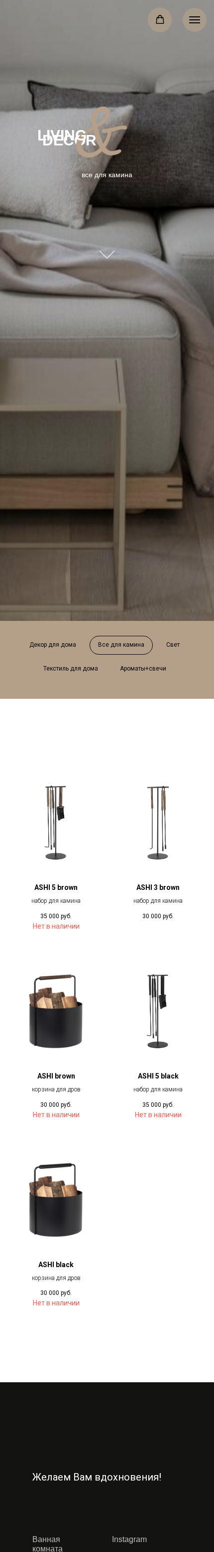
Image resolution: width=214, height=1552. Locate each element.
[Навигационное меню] (194, 19)
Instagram (129, 1539)
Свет (173, 644)
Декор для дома (52, 644)
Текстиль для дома (70, 668)
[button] (160, 19)
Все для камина (121, 644)
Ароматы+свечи (143, 668)
